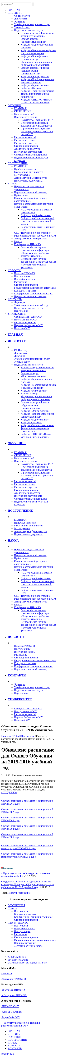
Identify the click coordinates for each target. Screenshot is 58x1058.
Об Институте (22, 15)
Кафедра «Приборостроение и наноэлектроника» (37, 81)
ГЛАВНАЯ (20, 108)
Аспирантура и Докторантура (30, 177)
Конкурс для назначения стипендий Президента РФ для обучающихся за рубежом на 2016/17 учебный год (27, 884)
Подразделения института (28, 30)
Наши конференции (25, 943)
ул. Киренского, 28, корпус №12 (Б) (27, 962)
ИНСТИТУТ (17, 341)
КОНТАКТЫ (17, 675)
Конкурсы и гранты (25, 290)
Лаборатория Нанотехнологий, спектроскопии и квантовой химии (38, 221)
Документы (20, 18)
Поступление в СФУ (25, 319)
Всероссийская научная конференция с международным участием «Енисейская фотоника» (38, 263)
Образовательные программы (30, 154)
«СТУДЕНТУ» (9, 792)
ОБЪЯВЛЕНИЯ (22, 111)
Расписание (20, 282)
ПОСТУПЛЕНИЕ (20, 510)
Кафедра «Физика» (31, 88)
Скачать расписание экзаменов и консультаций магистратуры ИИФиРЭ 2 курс (27, 855)
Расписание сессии (24, 140)
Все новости (21, 911)
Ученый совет (22, 27)
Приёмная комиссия (25, 169)
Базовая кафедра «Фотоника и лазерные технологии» (37, 34)
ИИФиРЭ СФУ (10, 1006)
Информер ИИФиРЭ (13, 990)
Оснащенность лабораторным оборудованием (30, 199)
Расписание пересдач (25, 143)
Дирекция (19, 21)
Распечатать (8, 868)
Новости (12, 892)
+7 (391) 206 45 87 (18, 956)
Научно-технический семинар (30, 192)
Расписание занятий (25, 137)
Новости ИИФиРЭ (24, 273)
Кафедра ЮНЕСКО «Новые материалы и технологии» (36, 101)
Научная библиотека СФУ (28, 325)
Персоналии (21, 311)
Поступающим (22, 276)
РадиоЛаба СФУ (10, 1017)
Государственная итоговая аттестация (35, 287)
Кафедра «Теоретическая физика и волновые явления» (38, 52)
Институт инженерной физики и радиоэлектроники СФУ (20, 1024)
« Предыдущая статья (13, 873)
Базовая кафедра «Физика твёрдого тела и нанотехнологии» (35, 70)
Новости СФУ (22, 328)
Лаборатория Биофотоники (36, 215)
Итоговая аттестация (25, 117)
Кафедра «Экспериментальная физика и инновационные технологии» (37, 94)
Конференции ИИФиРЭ (27, 244)
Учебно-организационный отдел (32, 24)
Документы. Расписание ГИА (37, 120)
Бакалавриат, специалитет (28, 172)
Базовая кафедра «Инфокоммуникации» (33, 40)
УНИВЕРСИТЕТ (20, 699)
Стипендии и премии (26, 146)
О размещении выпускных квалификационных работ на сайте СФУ (37, 131)
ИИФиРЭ (6, 973)
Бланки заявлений (24, 114)
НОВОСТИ (16, 636)
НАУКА (13, 540)
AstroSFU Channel (11, 1011)
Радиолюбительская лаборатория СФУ (35, 235)
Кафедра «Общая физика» (35, 76)
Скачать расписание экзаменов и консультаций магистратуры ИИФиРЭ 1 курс (27, 847)
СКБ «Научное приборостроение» (33, 232)
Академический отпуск (27, 148)
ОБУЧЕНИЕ (17, 443)
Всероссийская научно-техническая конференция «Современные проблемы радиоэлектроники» (35, 251)
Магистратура (22, 174)
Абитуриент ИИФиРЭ (13, 979)
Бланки (18, 241)
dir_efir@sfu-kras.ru (18, 959)
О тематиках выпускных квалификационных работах (36, 124)
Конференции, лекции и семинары (33, 293)
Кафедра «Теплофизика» (34, 56)
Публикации (21, 195)
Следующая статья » (12, 881)
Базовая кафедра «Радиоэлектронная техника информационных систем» (36, 62)
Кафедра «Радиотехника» (35, 85)
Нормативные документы (28, 180)
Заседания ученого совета (28, 945)
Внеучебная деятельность (28, 151)
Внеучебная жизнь (24, 279)
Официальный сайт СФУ (28, 316)
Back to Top (7, 1054)
